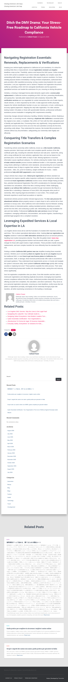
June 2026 (10, 437)
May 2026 (10, 440)
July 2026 (10, 433)
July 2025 (10, 472)
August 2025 (10, 469)
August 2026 (10, 430)
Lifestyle (34, 7)
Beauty (9, 484)
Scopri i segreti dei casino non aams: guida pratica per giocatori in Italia (26, 399)
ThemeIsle (61, 678)
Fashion (9, 494)
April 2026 (10, 443)
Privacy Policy (18, 678)
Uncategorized (11, 507)
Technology (50, 3)
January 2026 (11, 453)
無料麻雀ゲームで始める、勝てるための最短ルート (20, 389)
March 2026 (10, 446)
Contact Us (8, 678)
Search (9, 376)
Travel (43, 7)
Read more (47, 615)
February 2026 (11, 450)
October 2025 (11, 462)
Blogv (8, 491)
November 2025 (11, 459)
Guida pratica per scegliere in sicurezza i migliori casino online (23, 394)
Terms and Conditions (31, 678)
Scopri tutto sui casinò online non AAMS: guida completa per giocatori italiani (27, 404)
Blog (60, 7)
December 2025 (11, 456)
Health (60, 3)
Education (52, 7)
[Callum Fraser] (34, 345)
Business (40, 3)
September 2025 (11, 466)
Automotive (10, 481)
